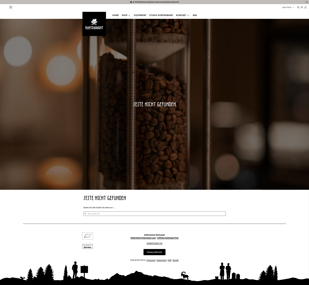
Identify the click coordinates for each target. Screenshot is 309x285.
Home (115, 15)
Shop (124, 15)
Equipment (140, 15)
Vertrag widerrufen (154, 252)
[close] (306, 2)
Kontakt (181, 15)
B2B (195, 15)
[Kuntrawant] (94, 24)
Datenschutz (161, 260)
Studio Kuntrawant (161, 15)
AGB (169, 260)
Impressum (151, 260)
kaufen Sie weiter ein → (105, 207)
